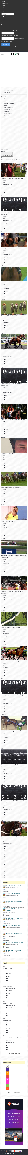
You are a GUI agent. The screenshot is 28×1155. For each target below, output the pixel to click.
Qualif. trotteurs (8, 113)
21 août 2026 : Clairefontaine (14, 901)
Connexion (5, 44)
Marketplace (4, 12)
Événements (4, 3)
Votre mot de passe (19, 38)
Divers (5, 99)
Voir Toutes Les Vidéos (14, 1053)
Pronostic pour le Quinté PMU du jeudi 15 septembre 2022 (13, 419)
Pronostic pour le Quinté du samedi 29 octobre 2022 (12, 178)
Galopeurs (6, 105)
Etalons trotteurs (8, 115)
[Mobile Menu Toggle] (2, 54)
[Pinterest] (8, 1153)
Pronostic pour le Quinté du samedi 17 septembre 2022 (13, 248)
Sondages (4, 10)
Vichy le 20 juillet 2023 (7, 968)
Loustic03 (9, 973)
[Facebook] (2, 1153)
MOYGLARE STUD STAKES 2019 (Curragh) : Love (11, 282)
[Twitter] (5, 1153)
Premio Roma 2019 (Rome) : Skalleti (9, 315)
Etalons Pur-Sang (8, 107)
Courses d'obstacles (9, 103)
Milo (5, 889)
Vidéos (3, 5)
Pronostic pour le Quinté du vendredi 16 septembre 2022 (13, 349)
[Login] (2, 26)
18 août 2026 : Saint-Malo (13, 925)
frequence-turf (8, 184)
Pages (3, 1)
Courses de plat (8, 101)
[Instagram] (13, 1153)
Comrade (6, 288)
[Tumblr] (10, 1153)
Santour (6, 527)
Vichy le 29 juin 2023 (7, 1003)
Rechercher (7, 20)
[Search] (2, 24)
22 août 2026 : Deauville (13, 893)
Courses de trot (8, 109)
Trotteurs (6, 111)
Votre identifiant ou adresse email (9, 35)
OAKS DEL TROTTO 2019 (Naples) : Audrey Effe (11, 731)
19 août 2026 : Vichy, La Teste (14, 918)
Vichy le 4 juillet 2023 (7, 986)
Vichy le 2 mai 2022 (7, 1020)
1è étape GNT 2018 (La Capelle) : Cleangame (11, 661)
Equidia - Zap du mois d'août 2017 (8, 521)
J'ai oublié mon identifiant (11, 47)
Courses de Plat (15, 887)
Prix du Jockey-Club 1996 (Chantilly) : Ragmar (11, 487)
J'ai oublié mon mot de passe (12, 49)
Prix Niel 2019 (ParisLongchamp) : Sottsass (10, 627)
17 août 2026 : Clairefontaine (14, 950)
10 (4, 875)
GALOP (9, 887)
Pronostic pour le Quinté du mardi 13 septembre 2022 (12, 836)
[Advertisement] (14, 71)
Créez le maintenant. (18, 31)
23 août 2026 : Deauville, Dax (14, 886)
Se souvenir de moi (7, 41)
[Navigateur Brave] (14, 1122)
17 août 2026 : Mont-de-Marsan (14, 942)
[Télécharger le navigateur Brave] (17, 1151)
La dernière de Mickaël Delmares (8, 453)
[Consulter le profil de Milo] (4, 886)
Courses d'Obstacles (16, 927)
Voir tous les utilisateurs (14, 1092)
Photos (3, 7)
